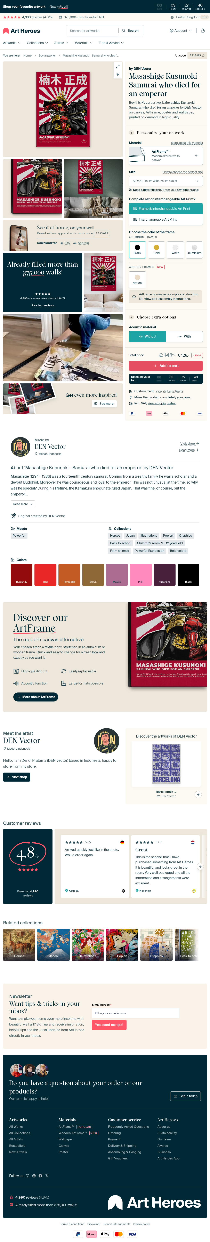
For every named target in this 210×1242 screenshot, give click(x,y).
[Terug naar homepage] (21, 31)
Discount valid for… (166, 378)
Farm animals (119, 551)
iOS (67, 243)
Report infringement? (117, 1224)
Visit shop (188, 444)
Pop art (168, 536)
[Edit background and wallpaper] (117, 74)
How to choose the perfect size (183, 172)
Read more (187, 450)
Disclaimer (93, 1224)
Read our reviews (43, 305)
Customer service (124, 1119)
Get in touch (188, 1096)
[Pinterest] (34, 1176)
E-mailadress (101, 1004)
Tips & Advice (109, 43)
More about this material (187, 143)
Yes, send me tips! (109, 1025)
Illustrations (148, 536)
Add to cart (169, 365)
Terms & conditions (72, 1224)
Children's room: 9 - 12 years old (160, 543)
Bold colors (178, 551)
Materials (81, 43)
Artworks (9, 43)
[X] (47, 1176)
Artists (59, 43)
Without (150, 336)
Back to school (120, 543)
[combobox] (92, 30)
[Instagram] (27, 1176)
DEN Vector (142, 69)
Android (83, 243)
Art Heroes (168, 1119)
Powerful (19, 536)
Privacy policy (141, 1224)
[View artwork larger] (117, 66)
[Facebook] (40, 1176)
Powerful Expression (149, 551)
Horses (115, 536)
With (187, 336)
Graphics (185, 536)
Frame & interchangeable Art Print (164, 208)
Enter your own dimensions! (166, 190)
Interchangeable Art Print (158, 219)
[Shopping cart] (203, 31)
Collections (35, 43)
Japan (130, 536)
